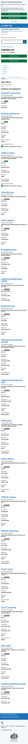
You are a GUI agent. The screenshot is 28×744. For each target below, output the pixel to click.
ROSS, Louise (6, 646)
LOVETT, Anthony (7, 220)
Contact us (12, 726)
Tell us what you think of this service (9, 714)
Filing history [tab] (6, 67)
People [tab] (4, 69)
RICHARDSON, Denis (8, 250)
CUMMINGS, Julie (7, 192)
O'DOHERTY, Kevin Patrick (10, 93)
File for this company (14, 61)
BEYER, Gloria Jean (8, 306)
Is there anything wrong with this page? (10, 716)
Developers (3, 727)
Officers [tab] (3, 77)
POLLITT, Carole (7, 569)
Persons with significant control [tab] (15, 77)
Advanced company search (7, 46)
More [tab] (4, 73)
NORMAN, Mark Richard (9, 531)
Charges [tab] (5, 71)
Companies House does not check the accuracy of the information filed (12, 31)
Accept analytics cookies (14, 14)
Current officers (8, 84)
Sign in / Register (4, 34)
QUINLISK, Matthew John (10, 113)
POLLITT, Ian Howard (8, 607)
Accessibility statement (20, 726)
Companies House (8, 730)
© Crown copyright (14, 740)
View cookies (14, 21)
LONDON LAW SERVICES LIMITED (13, 684)
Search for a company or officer (8, 37)
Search (24, 41)
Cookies (7, 726)
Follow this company (14, 56)
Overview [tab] (5, 65)
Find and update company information (10, 29)
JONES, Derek (6, 420)
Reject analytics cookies (14, 17)
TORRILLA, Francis (8, 153)
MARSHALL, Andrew (8, 497)
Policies (2, 726)
